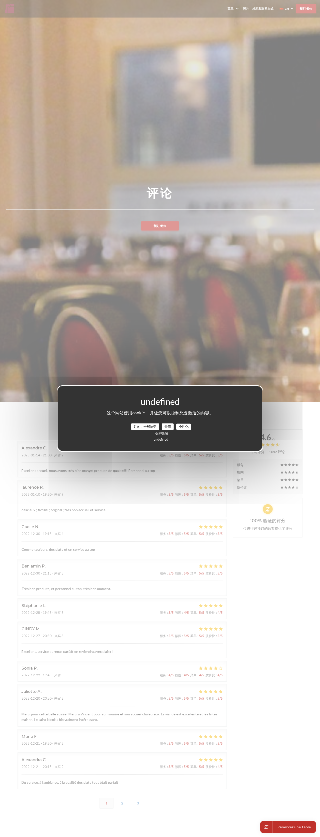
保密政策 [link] (161, 433)
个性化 (183, 426)
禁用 (167, 426)
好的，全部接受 (145, 426)
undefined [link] (161, 439)
